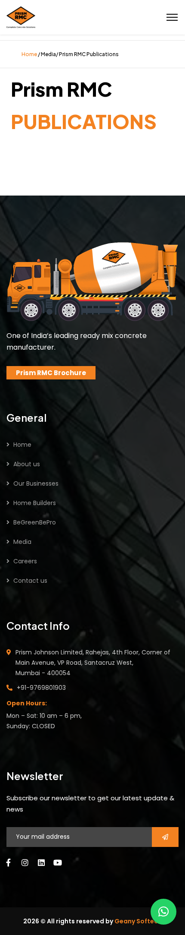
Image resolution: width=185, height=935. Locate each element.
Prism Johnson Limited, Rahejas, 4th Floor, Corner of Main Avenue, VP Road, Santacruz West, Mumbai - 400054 (92, 662)
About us (26, 464)
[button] (163, 912)
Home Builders (34, 503)
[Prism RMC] (20, 16)
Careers (25, 561)
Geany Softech (138, 921)
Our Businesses (36, 483)
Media (22, 541)
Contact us (30, 580)
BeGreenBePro (34, 522)
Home (22, 444)
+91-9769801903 (41, 687)
